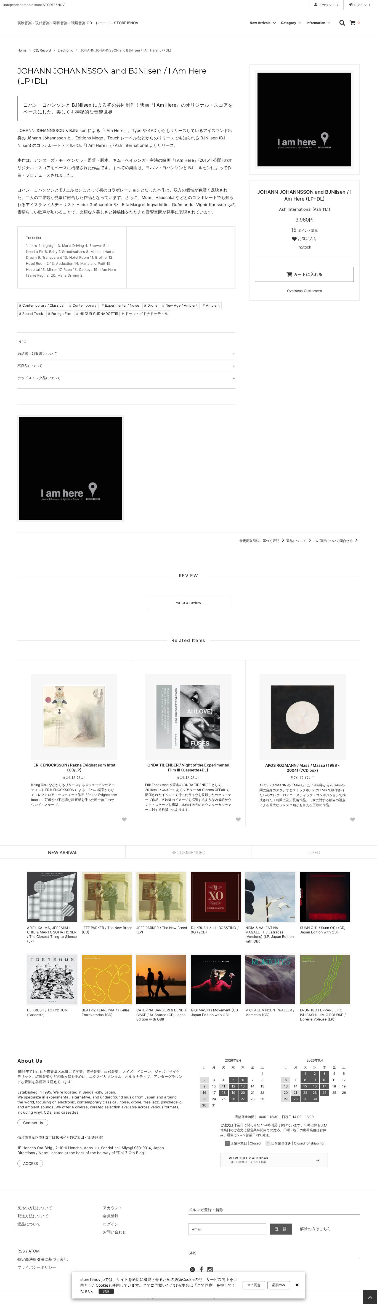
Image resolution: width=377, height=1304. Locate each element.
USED (314, 852)
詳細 (106, 1291)
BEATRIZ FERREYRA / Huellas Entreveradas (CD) (106, 1012)
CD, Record (42, 50)
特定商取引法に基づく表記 (260, 541)
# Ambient (211, 305)
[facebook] (201, 1271)
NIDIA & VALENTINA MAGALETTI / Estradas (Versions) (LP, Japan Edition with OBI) (269, 934)
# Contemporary (83, 305)
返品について (296, 541)
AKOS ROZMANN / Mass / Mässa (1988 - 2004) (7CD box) (302, 768)
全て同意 (254, 1285)
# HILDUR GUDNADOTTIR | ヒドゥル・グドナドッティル (122, 314)
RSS (21, 1251)
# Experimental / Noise (120, 305)
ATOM (33, 1251)
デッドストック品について (38, 378)
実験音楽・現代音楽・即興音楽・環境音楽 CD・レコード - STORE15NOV (77, 23)
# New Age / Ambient (180, 305)
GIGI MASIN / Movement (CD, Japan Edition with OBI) (215, 1012)
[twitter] (192, 1271)
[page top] (370, 1297)
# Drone (150, 305)
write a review (188, 602)
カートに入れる (307, 274)
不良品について (30, 365)
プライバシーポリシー (36, 1267)
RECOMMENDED (188, 852)
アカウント (327, 5)
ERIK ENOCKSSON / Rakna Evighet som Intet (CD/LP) (74, 767)
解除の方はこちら (315, 1228)
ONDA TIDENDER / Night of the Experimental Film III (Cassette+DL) (188, 767)
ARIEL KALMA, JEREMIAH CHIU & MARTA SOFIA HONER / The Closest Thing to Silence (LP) (52, 934)
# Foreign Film (59, 314)
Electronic (65, 50)
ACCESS (30, 1163)
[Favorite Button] (124, 819)
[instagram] (210, 1271)
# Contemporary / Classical (41, 305)
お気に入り (307, 238)
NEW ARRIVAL (63, 852)
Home (21, 50)
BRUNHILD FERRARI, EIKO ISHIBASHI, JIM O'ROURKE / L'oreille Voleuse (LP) (323, 1014)
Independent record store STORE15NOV (34, 5)
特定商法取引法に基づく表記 (42, 1259)
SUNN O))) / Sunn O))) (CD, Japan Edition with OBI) (322, 930)
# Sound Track (31, 314)
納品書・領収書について (37, 353)
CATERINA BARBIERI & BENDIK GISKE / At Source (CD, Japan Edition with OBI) (161, 1014)
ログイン (360, 5)
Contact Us (33, 1123)
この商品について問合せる (333, 541)
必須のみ (278, 1285)
